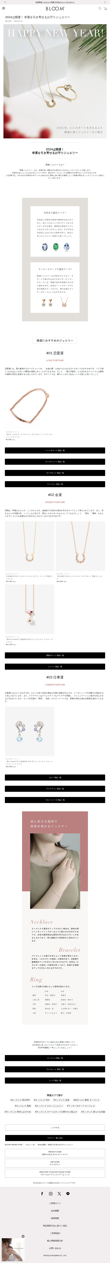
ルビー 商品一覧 (55, 777)
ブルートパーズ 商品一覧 (55, 800)
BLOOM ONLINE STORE (13, 1144)
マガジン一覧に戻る (55, 1138)
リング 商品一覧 (55, 1080)
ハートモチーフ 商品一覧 (55, 450)
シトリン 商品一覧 (55, 667)
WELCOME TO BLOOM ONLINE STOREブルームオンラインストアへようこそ (55, 1173)
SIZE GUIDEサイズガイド (55, 1163)
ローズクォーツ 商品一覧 (55, 462)
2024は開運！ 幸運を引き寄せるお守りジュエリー (55, 1144)
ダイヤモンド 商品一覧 (55, 473)
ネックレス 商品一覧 (55, 1058)
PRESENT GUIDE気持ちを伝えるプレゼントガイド (55, 1153)
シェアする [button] (55, 1127)
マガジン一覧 (30, 1144)
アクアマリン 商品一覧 (55, 789)
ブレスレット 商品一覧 (55, 1069)
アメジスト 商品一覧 (55, 484)
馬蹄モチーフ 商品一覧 (55, 655)
